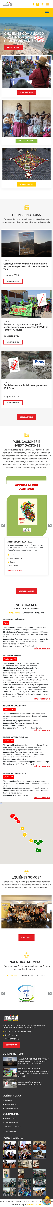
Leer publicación (15, 570)
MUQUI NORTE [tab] (14, 613)
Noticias (6, 261)
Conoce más (26, 937)
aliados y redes (26, 184)
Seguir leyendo (13, 53)
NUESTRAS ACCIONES (26, 141)
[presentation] (3, 525)
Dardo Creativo (34, 1204)
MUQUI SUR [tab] (39, 613)
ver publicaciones (26, 591)
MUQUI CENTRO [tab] (27, 613)
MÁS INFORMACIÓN (42, 648)
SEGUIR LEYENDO (13, 281)
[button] (1, 38)
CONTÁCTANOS (11, 1045)
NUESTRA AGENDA (26, 92)
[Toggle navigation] (46, 12)
